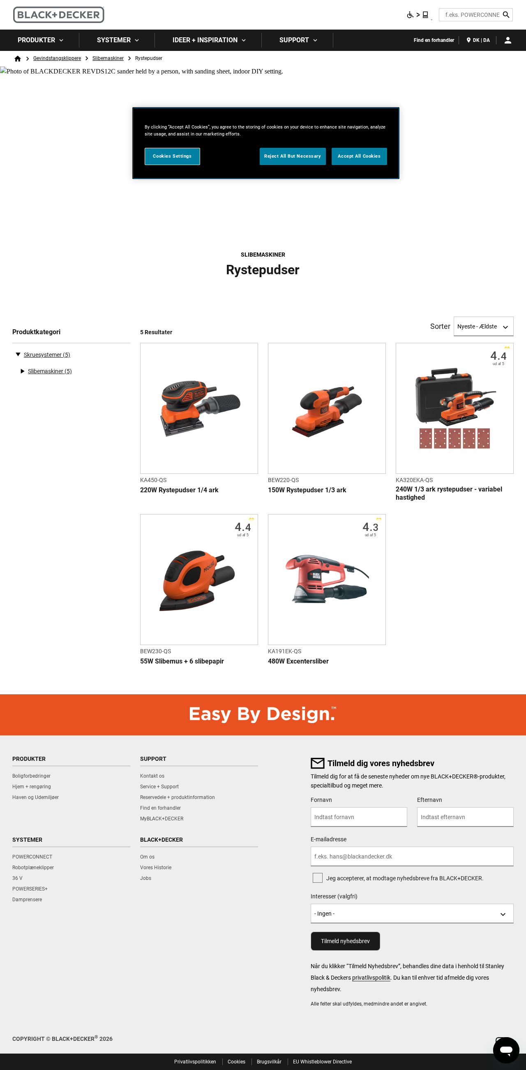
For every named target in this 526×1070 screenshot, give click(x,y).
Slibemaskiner (108, 58)
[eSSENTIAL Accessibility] (418, 15)
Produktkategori (36, 332)
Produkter (36, 40)
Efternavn (429, 800)
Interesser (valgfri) (334, 896)
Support (294, 40)
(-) (18, 354)
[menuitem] (39, 40)
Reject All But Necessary (292, 156)
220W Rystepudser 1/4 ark (179, 490)
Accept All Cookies (359, 156)
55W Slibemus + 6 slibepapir (182, 661)
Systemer (114, 40)
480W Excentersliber (298, 661)
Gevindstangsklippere (57, 58)
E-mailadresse (328, 839)
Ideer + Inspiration (205, 40)
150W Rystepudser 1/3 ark (307, 490)
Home (18, 59)
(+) (22, 371)
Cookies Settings (172, 156)
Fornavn (321, 800)
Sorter (440, 326)
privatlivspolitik (371, 977)
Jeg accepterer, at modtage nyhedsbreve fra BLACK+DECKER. (405, 878)
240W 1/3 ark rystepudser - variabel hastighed (449, 493)
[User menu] (507, 40)
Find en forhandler (434, 40)
